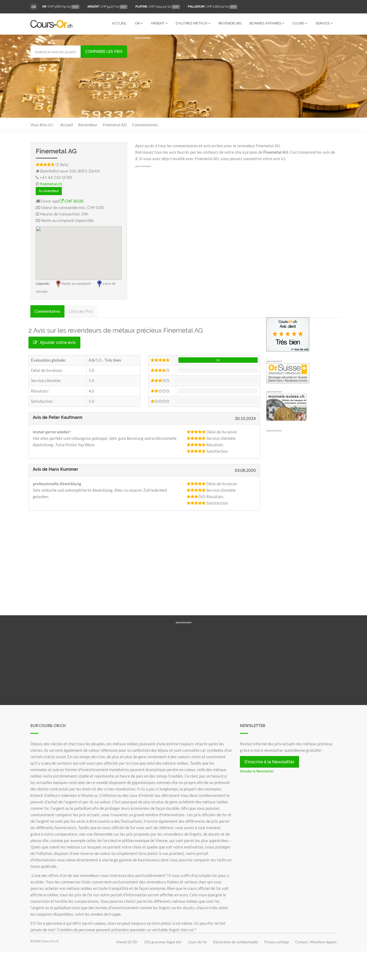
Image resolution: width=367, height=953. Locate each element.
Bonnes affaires (266, 23)
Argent (158, 23)
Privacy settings (276, 942)
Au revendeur (49, 191)
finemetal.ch (51, 183)
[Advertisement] (236, 77)
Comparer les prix (104, 51)
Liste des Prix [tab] (81, 311)
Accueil (119, 23)
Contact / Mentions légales (316, 942)
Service (322, 23)
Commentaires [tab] (47, 311)
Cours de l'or (197, 942)
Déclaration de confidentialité (235, 942)
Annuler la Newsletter (257, 771)
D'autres (191, 23)
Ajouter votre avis (57, 342)
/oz (60, 6)
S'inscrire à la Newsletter (269, 761)
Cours (298, 23)
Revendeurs (230, 23)
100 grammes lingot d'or (163, 942)
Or (138, 23)
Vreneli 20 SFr (127, 942)
